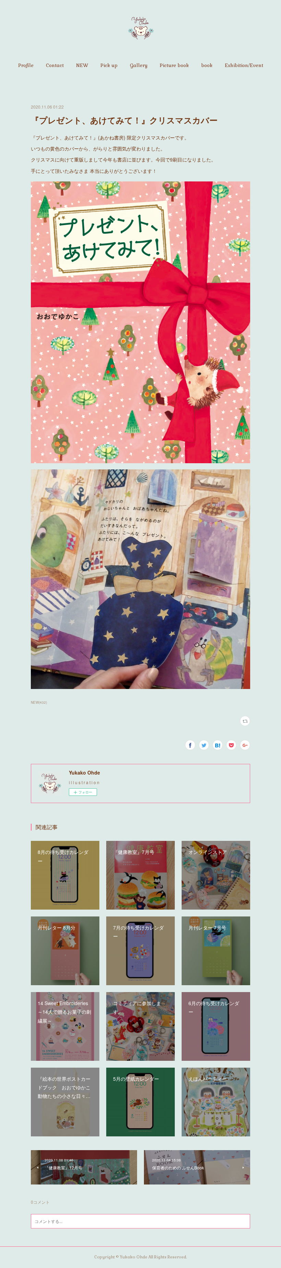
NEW (82, 65)
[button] (26, 65)
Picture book (174, 65)
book (206, 65)
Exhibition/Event (244, 65)
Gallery (138, 65)
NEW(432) (39, 702)
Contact (55, 65)
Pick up (109, 65)
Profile (26, 65)
